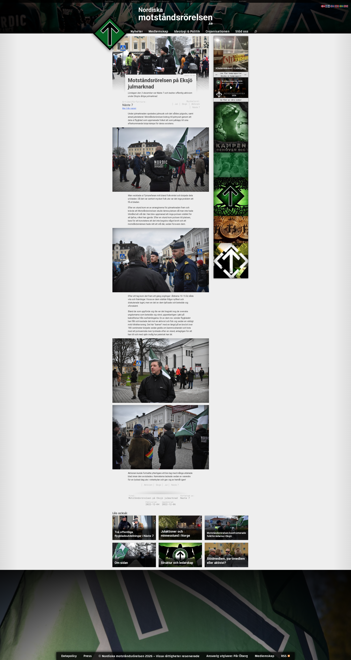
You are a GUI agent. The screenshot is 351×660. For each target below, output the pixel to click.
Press (189, 1)
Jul (176, 104)
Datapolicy (69, 656)
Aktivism (195, 104)
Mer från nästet (129, 108)
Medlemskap (264, 656)
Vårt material (163, 1)
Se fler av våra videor (231, 100)
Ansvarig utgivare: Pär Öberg (227, 656)
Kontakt (242, 1)
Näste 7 (196, 107)
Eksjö (184, 104)
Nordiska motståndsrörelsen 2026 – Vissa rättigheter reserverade (149, 656)
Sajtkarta (135, 1)
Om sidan (109, 1)
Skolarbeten (215, 1)
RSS (284, 656)
